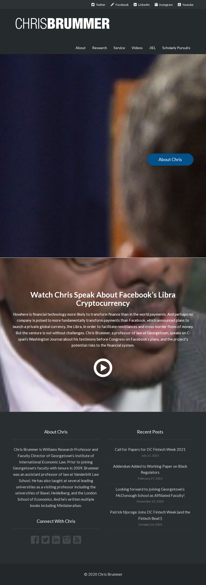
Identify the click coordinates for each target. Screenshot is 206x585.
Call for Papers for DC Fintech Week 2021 (150, 449)
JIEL (152, 48)
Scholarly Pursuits (176, 48)
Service (119, 48)
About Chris (170, 159)
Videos (137, 48)
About (81, 48)
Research (99, 48)
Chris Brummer (26, 449)
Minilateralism (69, 505)
